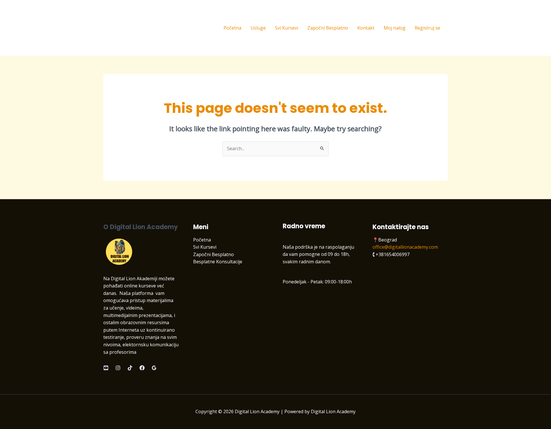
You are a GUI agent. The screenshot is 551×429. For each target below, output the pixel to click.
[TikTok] (130, 367)
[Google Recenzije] (154, 367)
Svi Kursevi (286, 28)
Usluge (258, 28)
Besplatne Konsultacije (217, 261)
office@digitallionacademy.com (405, 247)
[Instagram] (118, 367)
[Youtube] (105, 367)
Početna (232, 28)
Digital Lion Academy (141, 27)
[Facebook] (142, 367)
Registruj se (427, 28)
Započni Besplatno (327, 28)
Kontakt (366, 28)
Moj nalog (395, 28)
